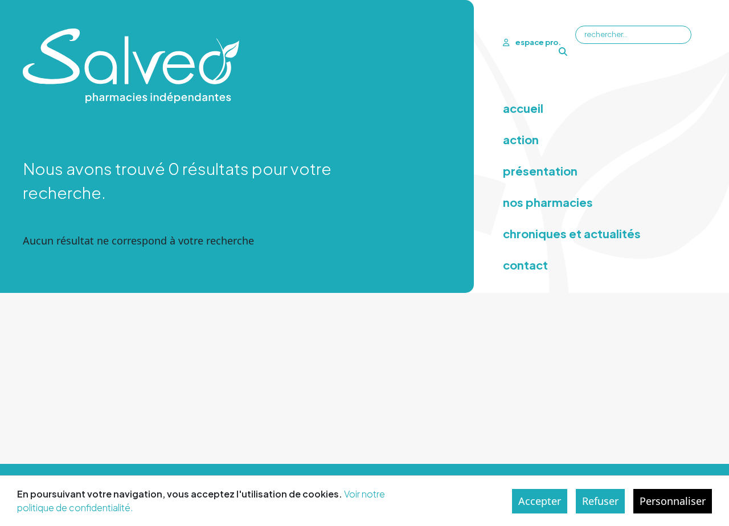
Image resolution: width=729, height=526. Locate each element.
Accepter (539, 501)
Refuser (600, 501)
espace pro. (537, 42)
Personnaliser (673, 501)
